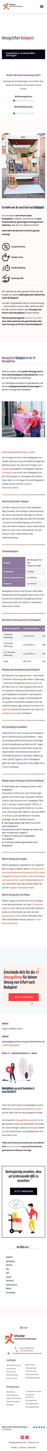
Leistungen (32, 1127)
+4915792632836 (10, 1045)
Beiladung (30, 683)
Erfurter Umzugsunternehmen (11, 452)
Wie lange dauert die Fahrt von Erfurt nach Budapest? (21, 825)
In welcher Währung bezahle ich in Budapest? (20, 844)
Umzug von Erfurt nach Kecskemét (27, 876)
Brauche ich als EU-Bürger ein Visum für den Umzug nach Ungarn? (22, 831)
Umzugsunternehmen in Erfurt (26, 1108)
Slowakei (10, 908)
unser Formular (13, 1146)
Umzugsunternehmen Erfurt (17, 1442)
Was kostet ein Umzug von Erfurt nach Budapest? (22, 788)
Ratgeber (14, 1447)
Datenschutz (32, 1447)
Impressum (23, 1447)
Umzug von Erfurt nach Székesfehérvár (21, 880)
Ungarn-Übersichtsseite (22, 887)
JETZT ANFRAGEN (23, 1191)
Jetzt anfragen (23, 997)
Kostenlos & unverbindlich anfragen (20, 54)
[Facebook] (22, 1437)
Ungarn (25, 452)
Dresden (11, 530)
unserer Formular (33, 317)
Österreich (37, 904)
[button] (41, 6)
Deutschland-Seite (11, 915)
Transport (7, 472)
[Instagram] (26, 1437)
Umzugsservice (13, 1387)
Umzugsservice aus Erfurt (27, 1120)
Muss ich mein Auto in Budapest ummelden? (18, 837)
